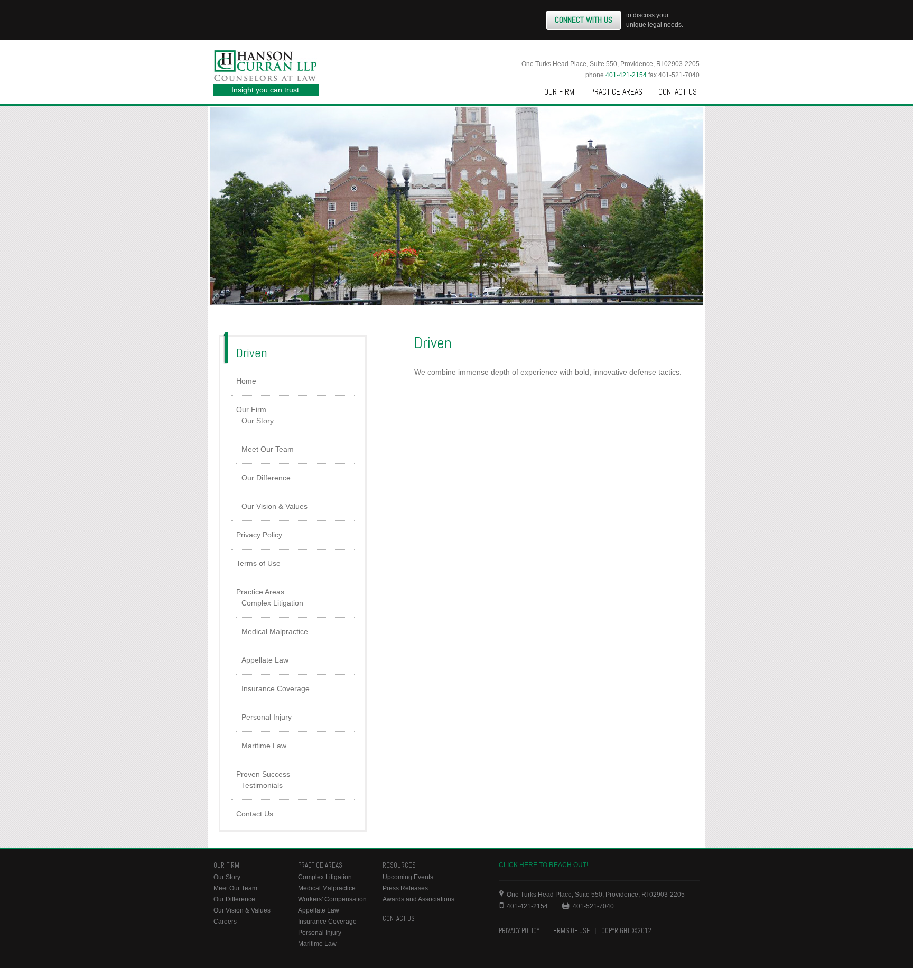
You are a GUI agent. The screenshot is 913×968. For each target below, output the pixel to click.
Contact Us (677, 91)
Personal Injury (266, 717)
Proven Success (263, 774)
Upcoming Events (408, 877)
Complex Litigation (272, 603)
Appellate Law (264, 660)
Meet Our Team (267, 449)
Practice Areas (616, 91)
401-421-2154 (626, 75)
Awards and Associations (418, 899)
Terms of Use (258, 563)
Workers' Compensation (332, 899)
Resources (399, 865)
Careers (225, 921)
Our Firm (559, 91)
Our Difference (266, 477)
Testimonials (262, 785)
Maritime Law (263, 745)
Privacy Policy (259, 534)
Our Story (257, 420)
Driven (251, 353)
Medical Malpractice (274, 631)
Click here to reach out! (543, 865)
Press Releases (405, 888)
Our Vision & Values (274, 506)
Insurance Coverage (275, 688)
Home (246, 381)
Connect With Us (583, 19)
